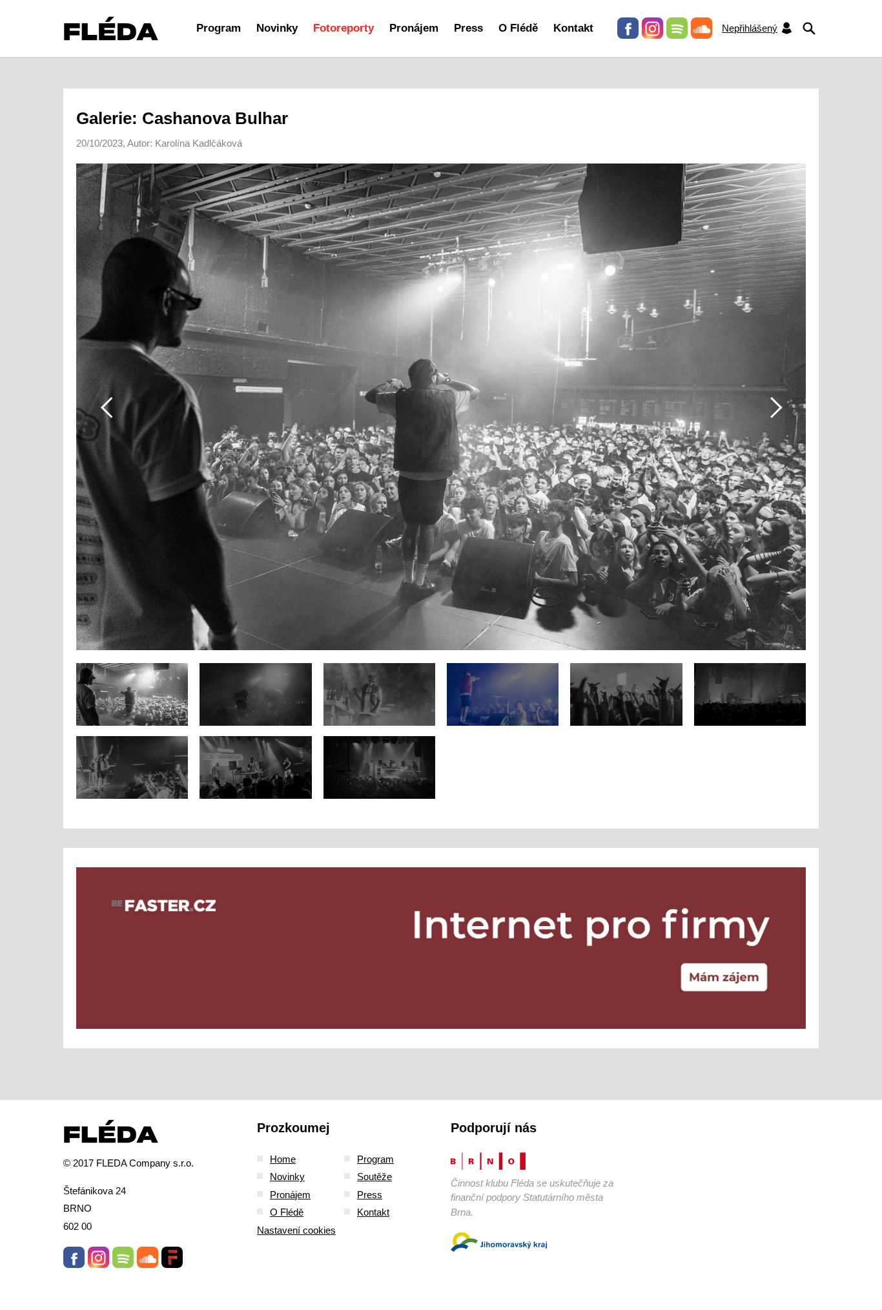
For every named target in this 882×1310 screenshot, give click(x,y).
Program (218, 28)
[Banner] (441, 948)
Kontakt (573, 28)
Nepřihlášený (749, 28)
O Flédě (518, 28)
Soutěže (374, 1176)
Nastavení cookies (296, 1230)
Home (283, 1159)
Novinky (277, 28)
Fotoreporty (343, 28)
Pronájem (413, 28)
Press (468, 28)
